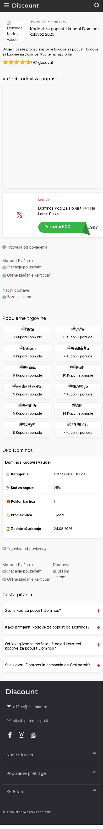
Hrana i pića (58, 21)
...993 (71, 227)
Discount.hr (39, 21)
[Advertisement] (51, 136)
